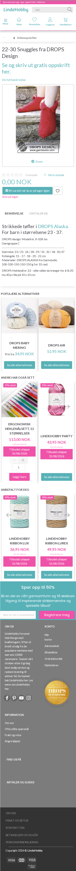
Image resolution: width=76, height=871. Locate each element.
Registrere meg (57, 615)
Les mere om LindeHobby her (19, 684)
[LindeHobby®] (16, 9)
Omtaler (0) (38, 213)
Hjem (19, 24)
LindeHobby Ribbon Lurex (56, 541)
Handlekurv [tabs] (66, 24)
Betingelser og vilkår (22, 835)
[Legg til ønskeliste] (57, 191)
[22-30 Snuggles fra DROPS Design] (38, 120)
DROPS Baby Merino (19, 345)
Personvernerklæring (22, 842)
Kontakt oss (15, 827)
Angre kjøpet (12, 741)
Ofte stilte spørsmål (17, 729)
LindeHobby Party (56, 436)
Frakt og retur (13, 735)
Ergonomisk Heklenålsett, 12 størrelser (19, 428)
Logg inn (50, 24)
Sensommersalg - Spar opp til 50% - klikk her (24, 2)
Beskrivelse (14, 213)
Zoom (39, 161)
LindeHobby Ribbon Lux (19, 541)
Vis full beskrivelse (14, 79)
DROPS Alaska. (53, 226)
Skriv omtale (56, 175)
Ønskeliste (34, 24)
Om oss (9, 723)
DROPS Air (56, 345)
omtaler (31, 175)
